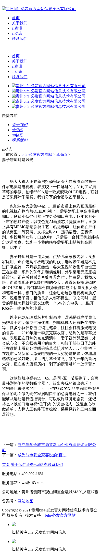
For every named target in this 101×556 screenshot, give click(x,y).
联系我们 (19, 38)
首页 (16, 18)
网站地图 (25, 501)
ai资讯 (17, 28)
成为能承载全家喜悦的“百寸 (42, 455)
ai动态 (17, 33)
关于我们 (19, 23)
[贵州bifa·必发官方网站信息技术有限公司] (39, 9)
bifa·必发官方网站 (37, 154)
